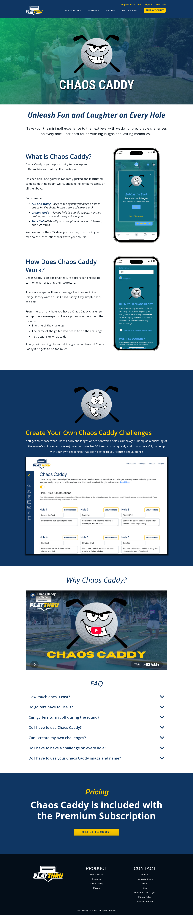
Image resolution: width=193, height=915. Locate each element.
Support (149, 4)
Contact (144, 883)
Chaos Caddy (96, 883)
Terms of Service (145, 901)
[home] (34, 10)
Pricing (96, 888)
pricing (110, 10)
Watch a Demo (130, 10)
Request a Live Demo (131, 4)
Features (93, 10)
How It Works (73, 10)
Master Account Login (144, 892)
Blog (145, 888)
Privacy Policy (144, 897)
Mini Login (161, 4)
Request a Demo (145, 879)
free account (155, 10)
